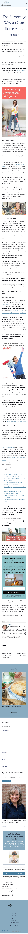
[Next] (24, 691)
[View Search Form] (27, 10)
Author (3, 621)
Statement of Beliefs (14, 922)
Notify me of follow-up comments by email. (12, 773)
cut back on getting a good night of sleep (14, 313)
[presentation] (14, 688)
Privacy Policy (20, 877)
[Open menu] (26, 3)
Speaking (14, 920)
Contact (14, 924)
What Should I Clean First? (11, 476)
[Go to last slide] (4, 691)
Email (4, 759)
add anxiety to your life (16, 311)
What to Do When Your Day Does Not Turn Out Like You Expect (7, 655)
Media (14, 918)
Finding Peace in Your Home (21, 653)
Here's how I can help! (12, 822)
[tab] (11, 712)
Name (4, 752)
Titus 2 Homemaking (7, 889)
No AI (14, 927)
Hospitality (5, 886)
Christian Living (6, 882)
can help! (16, 421)
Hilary (10, 624)
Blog (14, 917)
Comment (5, 731)
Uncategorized (6, 895)
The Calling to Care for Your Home (11, 706)
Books (14, 915)
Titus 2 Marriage (6, 891)
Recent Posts (8, 621)
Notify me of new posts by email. (12, 777)
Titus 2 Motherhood (7, 893)
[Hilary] (5, 627)
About (14, 913)
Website (4, 766)
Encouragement (6, 884)
